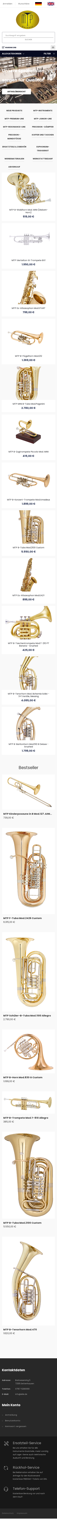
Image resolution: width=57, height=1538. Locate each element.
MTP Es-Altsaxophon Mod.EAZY (28, 595)
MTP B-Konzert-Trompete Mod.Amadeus (28, 499)
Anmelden (7, 3)
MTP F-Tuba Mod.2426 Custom (22, 918)
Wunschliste (23, 3)
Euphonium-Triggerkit (42, 148)
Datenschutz (8, 1513)
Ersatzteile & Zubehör (14, 146)
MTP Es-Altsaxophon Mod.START (28, 308)
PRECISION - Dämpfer (43, 126)
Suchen (28, 39)
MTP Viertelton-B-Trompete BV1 (28, 260)
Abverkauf (14, 166)
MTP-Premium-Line (14, 118)
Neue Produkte (14, 110)
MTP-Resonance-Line (14, 126)
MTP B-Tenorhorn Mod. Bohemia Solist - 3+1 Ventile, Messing (28, 695)
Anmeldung (11, 1415)
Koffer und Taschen (43, 134)
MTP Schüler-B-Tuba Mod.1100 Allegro (27, 1015)
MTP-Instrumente (42, 110)
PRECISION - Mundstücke (14, 136)
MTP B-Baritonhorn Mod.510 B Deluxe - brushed (29, 745)
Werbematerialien (14, 158)
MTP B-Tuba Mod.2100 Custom (28, 547)
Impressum (22, 1513)
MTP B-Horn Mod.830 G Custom (22, 1077)
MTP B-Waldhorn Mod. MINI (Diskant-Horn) (28, 211)
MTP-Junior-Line (43, 118)
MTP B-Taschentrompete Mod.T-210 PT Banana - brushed (28, 644)
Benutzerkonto (12, 1420)
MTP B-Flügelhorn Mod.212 (28, 356)
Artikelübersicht (16, 92)
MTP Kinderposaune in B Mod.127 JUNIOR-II (29, 813)
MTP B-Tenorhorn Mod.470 (20, 1329)
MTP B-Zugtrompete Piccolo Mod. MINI (28, 451)
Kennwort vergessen (15, 1426)
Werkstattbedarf (43, 158)
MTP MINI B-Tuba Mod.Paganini (29, 403)
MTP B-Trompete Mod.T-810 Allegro (25, 1117)
